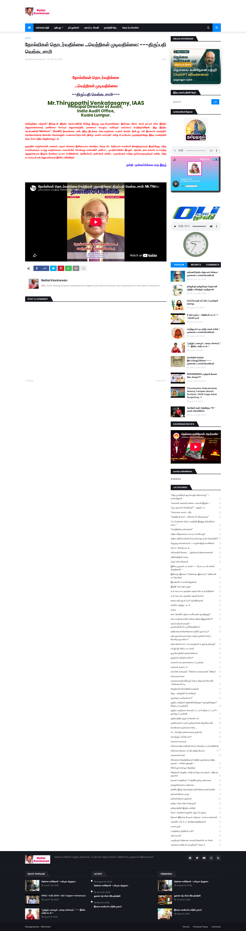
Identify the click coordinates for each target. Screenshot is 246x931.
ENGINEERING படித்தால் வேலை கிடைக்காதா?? (202, 376)
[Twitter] (53, 268)
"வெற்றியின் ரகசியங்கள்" (196, 529)
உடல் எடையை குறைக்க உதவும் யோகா (196, 595)
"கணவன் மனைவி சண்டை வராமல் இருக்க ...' (196, 503)
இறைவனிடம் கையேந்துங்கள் (196, 582)
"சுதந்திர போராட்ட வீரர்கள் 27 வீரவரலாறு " (196, 516)
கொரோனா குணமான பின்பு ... (196, 727)
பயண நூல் (196, 826)
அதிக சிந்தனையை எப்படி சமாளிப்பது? (196, 534)
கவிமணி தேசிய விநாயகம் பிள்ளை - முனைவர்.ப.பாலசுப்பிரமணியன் (203, 274)
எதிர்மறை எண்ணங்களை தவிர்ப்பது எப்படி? (196, 631)
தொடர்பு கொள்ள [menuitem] (130, 27)
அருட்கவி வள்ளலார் (196, 561)
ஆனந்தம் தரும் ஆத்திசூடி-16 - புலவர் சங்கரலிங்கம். (201, 409)
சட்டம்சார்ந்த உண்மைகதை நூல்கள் (196, 732)
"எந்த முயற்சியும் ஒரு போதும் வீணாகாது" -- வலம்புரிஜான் (196, 497)
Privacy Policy (200, 926)
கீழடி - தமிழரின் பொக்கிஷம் (196, 693)
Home (186, 926)
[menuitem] (29, 27)
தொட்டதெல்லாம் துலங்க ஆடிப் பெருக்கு (196, 812)
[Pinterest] (61, 268)
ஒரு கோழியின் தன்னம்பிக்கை (196, 653)
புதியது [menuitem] (57, 27)
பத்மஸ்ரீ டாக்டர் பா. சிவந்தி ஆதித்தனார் (196, 821)
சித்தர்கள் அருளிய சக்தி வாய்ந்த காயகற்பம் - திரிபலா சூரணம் (196, 774)
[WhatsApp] (68, 268)
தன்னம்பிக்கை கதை (196, 794)
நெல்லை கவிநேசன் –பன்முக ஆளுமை (58, 881)
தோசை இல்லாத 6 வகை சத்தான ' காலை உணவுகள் (196, 817)
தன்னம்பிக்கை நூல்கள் (196, 798)
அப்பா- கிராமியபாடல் (196, 548)
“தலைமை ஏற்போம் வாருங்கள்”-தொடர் (196, 844)
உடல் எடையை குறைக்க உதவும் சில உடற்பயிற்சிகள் (196, 591)
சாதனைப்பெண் (196, 755)
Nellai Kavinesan (54, 280)
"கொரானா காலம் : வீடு (196, 512)
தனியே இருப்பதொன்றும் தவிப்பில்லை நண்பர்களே (196, 789)
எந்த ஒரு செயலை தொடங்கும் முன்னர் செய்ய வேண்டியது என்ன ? (196, 637)
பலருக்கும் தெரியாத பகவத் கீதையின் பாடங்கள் (196, 840)
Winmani (46, 926)
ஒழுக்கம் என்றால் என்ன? (196, 657)
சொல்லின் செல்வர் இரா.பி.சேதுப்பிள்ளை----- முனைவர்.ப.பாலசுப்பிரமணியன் (200, 360)
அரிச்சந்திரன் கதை (196, 557)
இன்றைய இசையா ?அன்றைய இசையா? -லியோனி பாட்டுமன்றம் (196, 576)
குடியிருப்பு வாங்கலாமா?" (196, 698)
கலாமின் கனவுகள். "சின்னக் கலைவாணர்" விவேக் (196, 671)
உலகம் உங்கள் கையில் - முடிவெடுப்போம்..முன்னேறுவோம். (196, 625)
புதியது (30, 380)
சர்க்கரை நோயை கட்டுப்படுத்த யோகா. (194, 750)
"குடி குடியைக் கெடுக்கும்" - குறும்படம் (196, 507)
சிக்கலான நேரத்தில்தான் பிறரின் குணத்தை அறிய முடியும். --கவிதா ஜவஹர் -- (196, 761)
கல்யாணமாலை (196, 676)
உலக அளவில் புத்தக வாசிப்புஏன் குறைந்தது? (196, 614)
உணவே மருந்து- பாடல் (196, 605)
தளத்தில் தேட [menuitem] (110, 27)
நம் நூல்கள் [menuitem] (73, 27)
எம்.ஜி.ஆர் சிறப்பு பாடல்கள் (196, 648)
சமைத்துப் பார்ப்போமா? (196, 736)
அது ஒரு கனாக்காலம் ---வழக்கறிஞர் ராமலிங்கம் (196, 543)
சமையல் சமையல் (196, 741)
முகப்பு (28, 37)
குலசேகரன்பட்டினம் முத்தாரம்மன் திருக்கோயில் (196, 723)
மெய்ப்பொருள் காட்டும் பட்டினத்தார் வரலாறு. (202, 302)
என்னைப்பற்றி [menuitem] (42, 27)
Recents (196, 264)
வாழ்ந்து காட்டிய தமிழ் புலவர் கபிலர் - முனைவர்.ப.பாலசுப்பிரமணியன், (203, 331)
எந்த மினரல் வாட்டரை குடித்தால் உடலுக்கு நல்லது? (196, 644)
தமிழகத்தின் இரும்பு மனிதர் (196, 808)
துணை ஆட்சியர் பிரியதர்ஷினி (107, 896)
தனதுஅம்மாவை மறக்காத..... (196, 785)
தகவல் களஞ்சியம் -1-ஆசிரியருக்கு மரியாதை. (196, 780)
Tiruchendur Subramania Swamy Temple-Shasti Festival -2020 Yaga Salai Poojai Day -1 (202, 393)
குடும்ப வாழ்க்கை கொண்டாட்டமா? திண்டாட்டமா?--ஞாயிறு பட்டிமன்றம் (196, 712)
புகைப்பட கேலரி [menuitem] (91, 27)
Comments (212, 264)
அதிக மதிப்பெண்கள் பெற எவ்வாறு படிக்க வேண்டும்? (196, 538)
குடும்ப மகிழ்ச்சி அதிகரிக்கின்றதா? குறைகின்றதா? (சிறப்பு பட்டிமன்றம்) (196, 704)
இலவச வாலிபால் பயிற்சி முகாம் (108, 906)
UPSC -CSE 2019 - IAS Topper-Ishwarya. (63, 895)
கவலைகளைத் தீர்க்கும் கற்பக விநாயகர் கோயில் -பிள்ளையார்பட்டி (196, 682)
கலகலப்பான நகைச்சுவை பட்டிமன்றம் (196, 662)
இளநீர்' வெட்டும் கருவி (196, 586)
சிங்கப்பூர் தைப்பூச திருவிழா (196, 767)
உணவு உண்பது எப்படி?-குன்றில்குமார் (196, 600)
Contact (216, 926)
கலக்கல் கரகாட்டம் (196, 667)
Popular (179, 264)
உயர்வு (196, 609)
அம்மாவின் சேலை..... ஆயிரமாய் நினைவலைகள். (196, 552)
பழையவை (160, 380)
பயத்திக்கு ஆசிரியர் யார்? (196, 831)
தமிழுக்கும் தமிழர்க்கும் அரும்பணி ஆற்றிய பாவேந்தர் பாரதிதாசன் (202, 288)
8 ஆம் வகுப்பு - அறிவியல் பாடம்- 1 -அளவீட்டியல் (202, 316)
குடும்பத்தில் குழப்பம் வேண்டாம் (196, 718)
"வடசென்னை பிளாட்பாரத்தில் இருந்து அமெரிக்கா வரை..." (196, 523)
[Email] (76, 268)
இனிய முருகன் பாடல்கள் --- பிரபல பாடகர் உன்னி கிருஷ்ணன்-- (196, 568)
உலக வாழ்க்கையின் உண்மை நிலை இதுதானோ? (196, 619)
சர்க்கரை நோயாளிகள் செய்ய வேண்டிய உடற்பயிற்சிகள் (196, 746)
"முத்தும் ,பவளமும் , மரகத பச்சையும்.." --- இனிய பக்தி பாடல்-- (204, 345)
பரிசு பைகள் (196, 835)
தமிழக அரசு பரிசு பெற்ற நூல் (196, 803)
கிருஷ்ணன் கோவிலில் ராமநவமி (196, 688)
